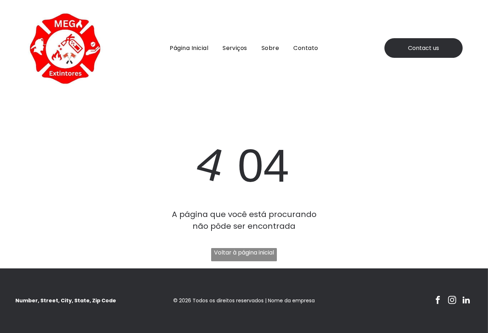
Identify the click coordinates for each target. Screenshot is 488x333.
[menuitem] (189, 48)
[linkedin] (466, 301)
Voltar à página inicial (244, 252)
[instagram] (452, 301)
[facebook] (438, 301)
